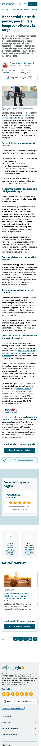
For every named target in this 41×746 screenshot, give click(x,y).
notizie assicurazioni (32, 10)
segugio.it (5, 10)
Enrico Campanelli (26, 63)
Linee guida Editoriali (25, 460)
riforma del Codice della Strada (18, 116)
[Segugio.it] (13, 667)
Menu (35, 4)
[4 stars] (24, 503)
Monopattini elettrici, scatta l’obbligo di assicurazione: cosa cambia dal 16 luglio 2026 (16, 597)
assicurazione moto (11, 353)
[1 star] (10, 503)
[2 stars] (15, 503)
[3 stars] (20, 503)
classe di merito (23, 388)
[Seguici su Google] (19, 77)
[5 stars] (29, 503)
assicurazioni (17, 10)
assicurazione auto (26, 351)
